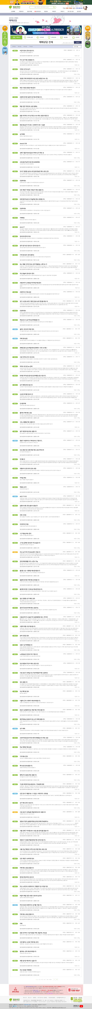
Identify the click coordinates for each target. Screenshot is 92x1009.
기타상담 (31, 46)
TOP (5, 45)
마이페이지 (77, 6)
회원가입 (72, 6)
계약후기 (62, 11)
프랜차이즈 (21, 11)
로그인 (68, 6)
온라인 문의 (53, 37)
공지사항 (42, 37)
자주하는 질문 (30, 37)
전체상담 (14, 46)
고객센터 (81, 6)
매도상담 (19, 46)
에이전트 (54, 11)
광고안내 (79, 11)
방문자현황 (5, 38)
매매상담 (18, 37)
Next (84, 2)
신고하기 (77, 37)
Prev (8, 2)
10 (50, 979)
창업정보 (46, 11)
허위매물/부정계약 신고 (61, 997)
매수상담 (25, 46)
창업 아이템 (29, 11)
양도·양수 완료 (71, 11)
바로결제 (5, 42)
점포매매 (13, 11)
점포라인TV (38, 11)
